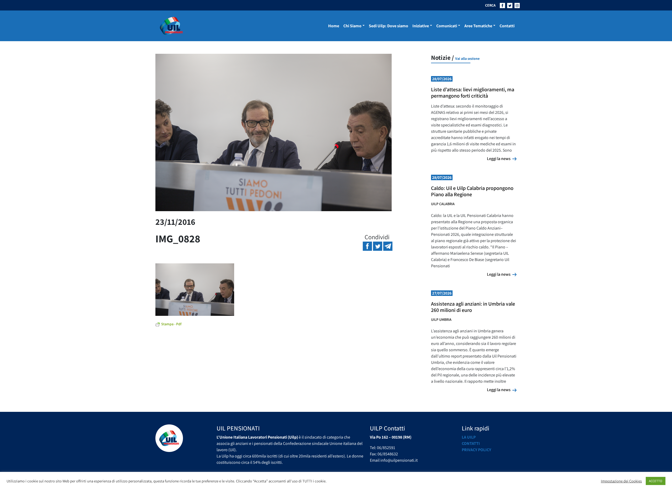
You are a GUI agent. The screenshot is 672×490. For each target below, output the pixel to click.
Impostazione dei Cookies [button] (621, 481)
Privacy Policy (476, 449)
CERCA (490, 5)
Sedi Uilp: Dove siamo (388, 26)
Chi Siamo (352, 26)
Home (333, 26)
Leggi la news (502, 158)
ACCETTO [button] (655, 481)
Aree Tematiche (478, 26)
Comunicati (446, 26)
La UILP (469, 437)
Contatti (507, 26)
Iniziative (420, 26)
